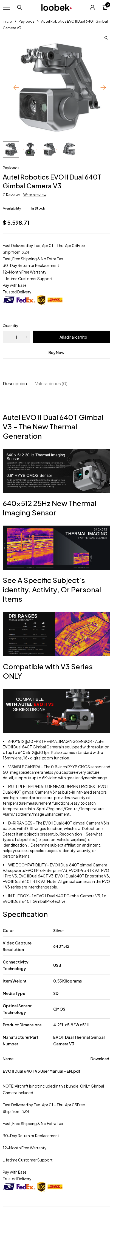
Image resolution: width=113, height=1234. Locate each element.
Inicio (7, 21)
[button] (106, 38)
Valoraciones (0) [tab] (51, 383)
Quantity (10, 325)
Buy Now (56, 352)
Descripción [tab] (15, 383)
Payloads (27, 21)
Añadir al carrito (73, 336)
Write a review (34, 195)
